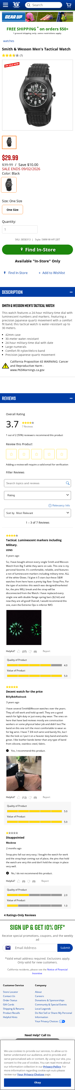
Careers (40, 996)
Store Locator (11, 992)
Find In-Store (40, 249)
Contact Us (9, 996)
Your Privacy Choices (30, 1074)
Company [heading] (41, 985)
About (38, 992)
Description (12, 292)
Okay (37, 1082)
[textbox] (37, 948)
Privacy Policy (52, 1066)
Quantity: (9, 221)
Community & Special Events (51, 1004)
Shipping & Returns (14, 1008)
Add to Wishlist (53, 273)
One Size (15, 211)
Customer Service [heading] (13, 985)
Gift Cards (9, 1004)
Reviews (9, 398)
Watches (8, 41)
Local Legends (43, 1008)
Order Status (10, 1000)
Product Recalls (12, 1013)
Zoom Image (16, 65)
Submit (65, 948)
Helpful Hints (10, 1017)
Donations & (49, 1000)
